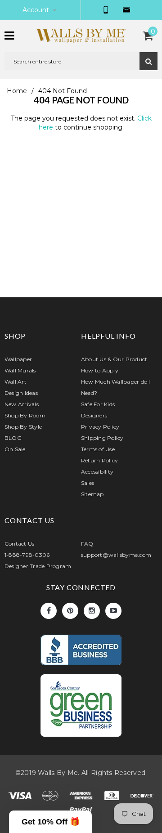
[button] (50, 822)
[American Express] (82, 797)
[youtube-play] (113, 611)
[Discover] (142, 797)
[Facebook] (48, 611)
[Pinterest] (70, 611)
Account (35, 10)
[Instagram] (92, 611)
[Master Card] (51, 797)
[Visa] (21, 797)
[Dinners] (112, 797)
